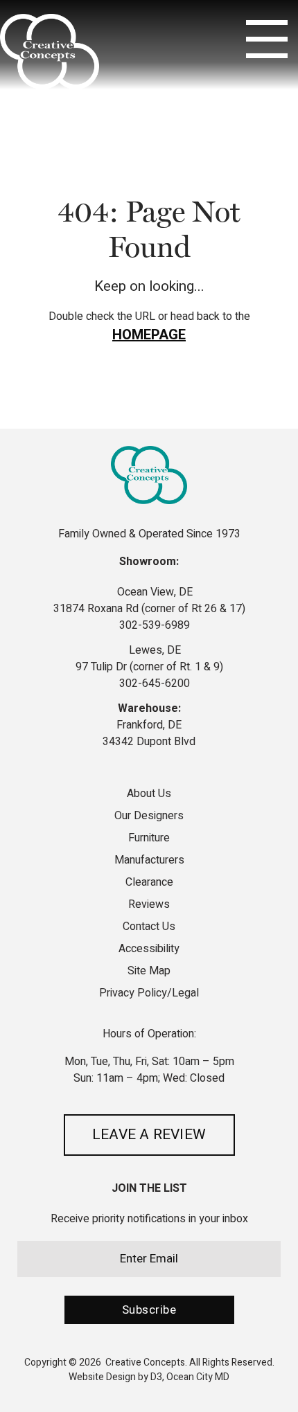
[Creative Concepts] (49, 51)
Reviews (149, 904)
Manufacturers (149, 860)
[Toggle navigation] (267, 39)
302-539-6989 (153, 625)
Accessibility (149, 948)
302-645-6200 (153, 683)
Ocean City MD (197, 1377)
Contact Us (149, 926)
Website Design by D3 (115, 1377)
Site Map (149, 971)
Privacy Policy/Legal (149, 993)
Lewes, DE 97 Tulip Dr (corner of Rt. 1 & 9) (149, 658)
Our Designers (149, 815)
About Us (149, 795)
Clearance (149, 882)
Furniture (149, 838)
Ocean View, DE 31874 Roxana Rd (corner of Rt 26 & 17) (149, 600)
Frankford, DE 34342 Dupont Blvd (149, 733)
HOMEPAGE (149, 335)
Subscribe (149, 1310)
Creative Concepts (145, 1362)
